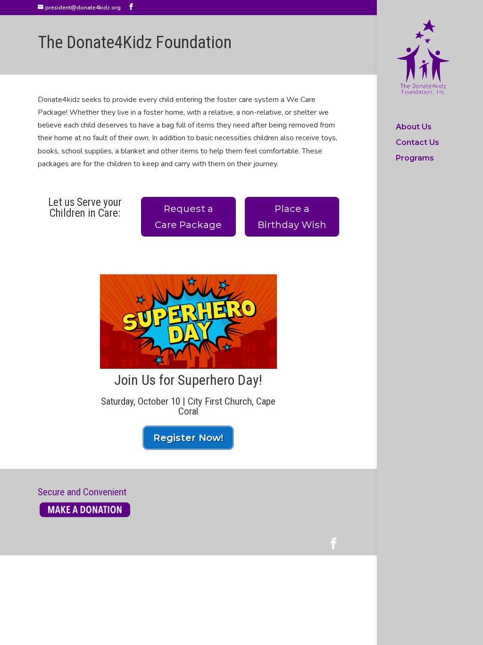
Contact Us (417, 143)
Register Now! (188, 437)
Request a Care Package (188, 216)
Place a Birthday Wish (292, 216)
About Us (414, 127)
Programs (415, 158)
